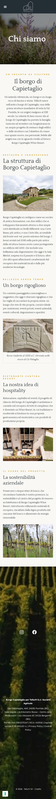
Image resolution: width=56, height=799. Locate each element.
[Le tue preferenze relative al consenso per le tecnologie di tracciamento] (5, 794)
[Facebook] (34, 632)
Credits (38, 789)
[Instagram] (22, 632)
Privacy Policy (36, 726)
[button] (5, 6)
